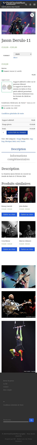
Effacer (15, 57)
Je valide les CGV (10, 108)
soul (18, 141)
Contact (5, 387)
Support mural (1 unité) (13, 71)
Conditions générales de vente (13, 113)
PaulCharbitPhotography (16, 434)
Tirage (19, 139)
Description (18, 149)
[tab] (18, 149)
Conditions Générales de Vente (14, 103)
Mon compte (7, 390)
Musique (8, 141)
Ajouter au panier (17, 132)
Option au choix (9, 214)
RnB (14, 141)
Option (4, 68)
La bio (5, 384)
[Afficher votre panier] (30, 4)
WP (14, 439)
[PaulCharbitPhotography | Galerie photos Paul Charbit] (4, 3)
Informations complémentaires (19, 157)
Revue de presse (8, 381)
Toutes (22, 141)
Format (6, 55)
